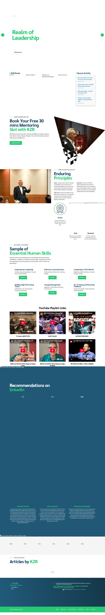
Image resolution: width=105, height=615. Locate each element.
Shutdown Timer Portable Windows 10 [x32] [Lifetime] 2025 (85, 90)
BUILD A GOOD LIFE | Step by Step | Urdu (23, 355)
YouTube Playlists (72, 600)
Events (87, 600)
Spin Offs (93, 600)
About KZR (63, 600)
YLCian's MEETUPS (23, 327)
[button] (2, 30)
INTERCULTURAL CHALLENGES (82, 354)
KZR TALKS (52, 327)
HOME (57, 600)
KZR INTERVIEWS (82, 327)
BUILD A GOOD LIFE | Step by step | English (52, 355)
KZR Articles (81, 600)
